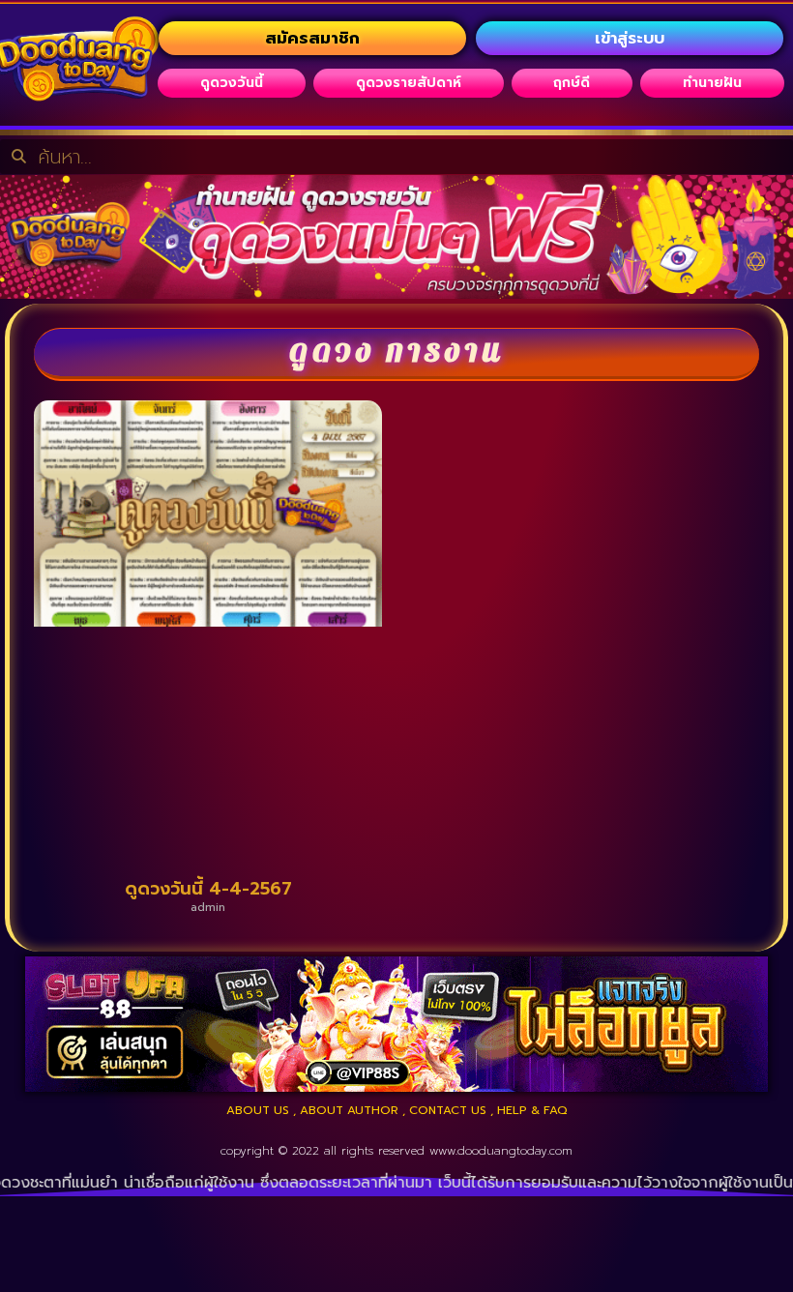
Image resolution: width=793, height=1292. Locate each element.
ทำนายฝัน (712, 83)
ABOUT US (257, 1110)
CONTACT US (447, 1110)
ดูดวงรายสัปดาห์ (408, 83)
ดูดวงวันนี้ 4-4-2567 (208, 888)
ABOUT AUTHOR (349, 1110)
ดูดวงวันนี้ (231, 83)
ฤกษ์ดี (571, 83)
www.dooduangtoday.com (501, 1151)
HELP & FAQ (532, 1110)
